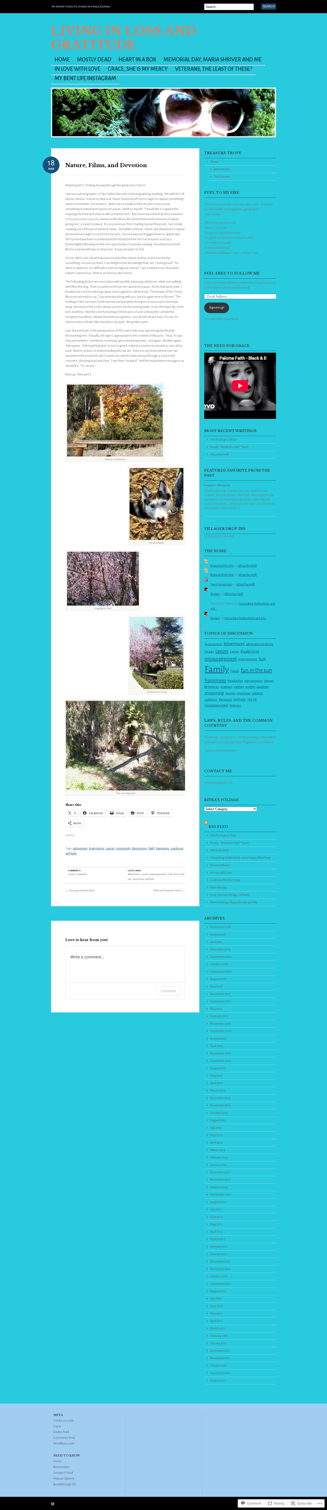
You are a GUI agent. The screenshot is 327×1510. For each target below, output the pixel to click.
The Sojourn (222, 176)
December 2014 (220, 1098)
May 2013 (216, 1224)
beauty (209, 651)
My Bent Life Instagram (85, 78)
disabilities (249, 651)
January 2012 (218, 1343)
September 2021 (220, 927)
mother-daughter (257, 687)
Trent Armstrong (221, 584)
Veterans (235, 705)
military (239, 687)
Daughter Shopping (217, 485)
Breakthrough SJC (64, 1484)
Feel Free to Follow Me (232, 273)
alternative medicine (259, 644)
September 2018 (220, 971)
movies (230, 693)
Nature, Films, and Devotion (106, 165)
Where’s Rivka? (220, 865)
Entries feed (61, 1432)
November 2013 (220, 1180)
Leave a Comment (77, 874)
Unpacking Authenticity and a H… (245, 618)
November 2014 (220, 1105)
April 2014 (216, 1142)
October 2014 (219, 1113)
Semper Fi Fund (63, 1473)
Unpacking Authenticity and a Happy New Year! (240, 858)
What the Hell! (219, 454)
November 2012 (220, 1269)
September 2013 (220, 1194)
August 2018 (218, 979)
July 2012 (215, 1298)
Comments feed (64, 1438)
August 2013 (218, 1202)
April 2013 (216, 1232)
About (214, 162)
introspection (253, 681)
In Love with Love (78, 69)
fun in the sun (256, 670)
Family (217, 669)
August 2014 (218, 1120)
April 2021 (216, 942)
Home (62, 60)
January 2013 (218, 1254)
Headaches (235, 681)
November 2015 (220, 1053)
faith (151, 848)
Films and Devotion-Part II (169, 890)
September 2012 (220, 1284)
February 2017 (219, 1016)
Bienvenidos (222, 169)
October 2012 (218, 1276)
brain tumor (96, 848)
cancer (110, 848)
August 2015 (218, 1068)
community (123, 848)
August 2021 (218, 934)
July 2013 (215, 1209)
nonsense (243, 693)
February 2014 (219, 1157)
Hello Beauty (218, 887)
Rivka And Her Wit (222, 566)
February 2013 (219, 1246)
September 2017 (220, 1001)
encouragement (157, 874)
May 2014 (216, 1135)
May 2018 (216, 986)
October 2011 (218, 1365)
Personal (225, 699)
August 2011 (218, 1380)
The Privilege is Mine (223, 439)
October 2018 (219, 964)
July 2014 (216, 1128)
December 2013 (220, 1172)
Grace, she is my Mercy (138, 69)
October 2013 (218, 1187)
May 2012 (216, 1313)
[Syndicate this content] (206, 827)
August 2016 (218, 1038)
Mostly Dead (94, 60)
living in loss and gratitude (124, 37)
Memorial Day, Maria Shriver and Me (213, 60)
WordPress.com (63, 1443)
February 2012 (219, 1336)
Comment (168, 991)
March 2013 (217, 1239)
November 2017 (220, 994)
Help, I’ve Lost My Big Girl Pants (230, 895)
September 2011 (220, 1373)
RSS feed (218, 827)
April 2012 (216, 1321)
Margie (215, 594)
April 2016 (216, 1046)
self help (71, 853)
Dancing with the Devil (79, 890)
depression (139, 848)
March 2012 (217, 1328)
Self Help (239, 699)
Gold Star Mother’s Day (225, 880)
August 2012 (218, 1291)
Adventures (134, 874)
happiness (162, 848)
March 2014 (217, 1150)
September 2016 (220, 1031)
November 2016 (220, 1023)
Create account (63, 1420)
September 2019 (220, 957)
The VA (252, 699)
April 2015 (216, 1083)
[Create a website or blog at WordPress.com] (52, 1504)
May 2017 (216, 1009)
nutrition (257, 693)
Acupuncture (213, 644)
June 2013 (216, 1217)
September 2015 (220, 1061)
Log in (57, 1426)
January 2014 (218, 1165)
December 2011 (220, 1350)
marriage (226, 687)
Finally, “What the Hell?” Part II (229, 447)
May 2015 (216, 1075)
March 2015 (217, 1090)
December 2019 (220, 949)
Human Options (63, 1478)
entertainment (247, 659)
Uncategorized (216, 705)
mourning (214, 693)
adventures (80, 848)
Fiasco (234, 671)
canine (234, 651)
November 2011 (220, 1358)
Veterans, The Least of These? (213, 69)
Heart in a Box (137, 60)
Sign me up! (216, 307)
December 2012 (220, 1261)
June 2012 (216, 1306)
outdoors (177, 848)
